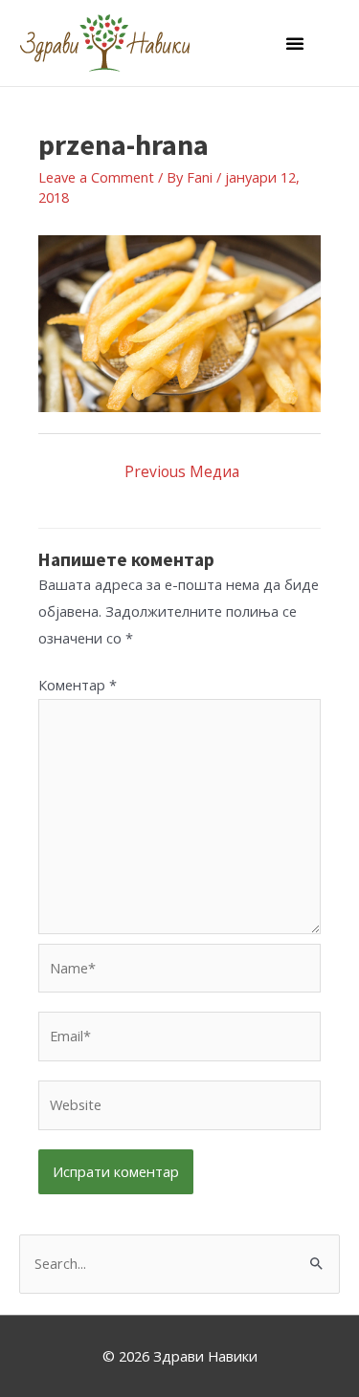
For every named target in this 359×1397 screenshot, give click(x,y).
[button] (294, 43)
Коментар (77, 684)
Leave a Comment (96, 176)
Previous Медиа (181, 471)
